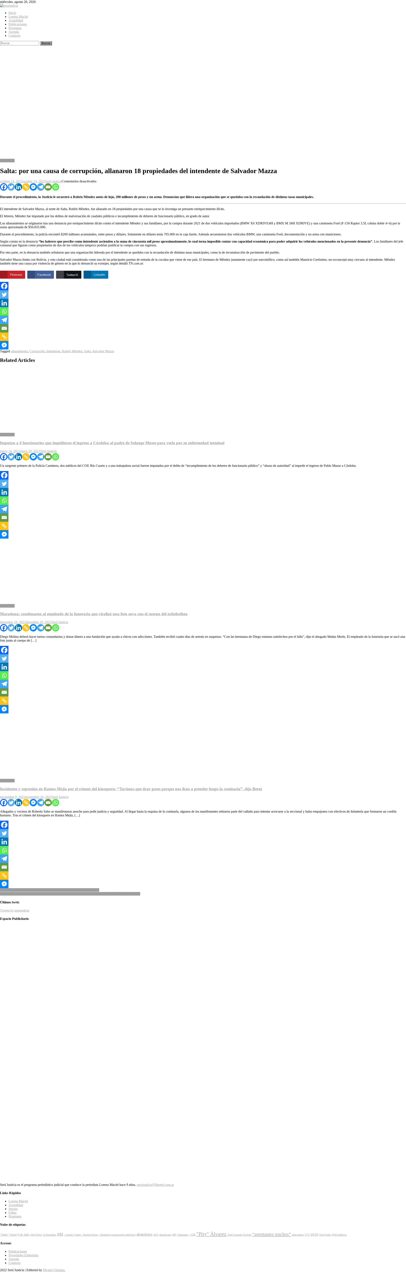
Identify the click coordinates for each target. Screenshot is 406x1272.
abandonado (165, 1234)
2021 (155, 1234)
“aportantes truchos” (271, 1234)
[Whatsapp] (55, 187)
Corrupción (37, 351)
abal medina (298, 1234)
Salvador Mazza (103, 351)
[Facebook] (3, 187)
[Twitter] (11, 187)
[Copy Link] (26, 187)
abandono (144, 1234)
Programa (14, 28)
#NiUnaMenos (339, 1234)
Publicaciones (17, 24)
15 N (307, 1234)
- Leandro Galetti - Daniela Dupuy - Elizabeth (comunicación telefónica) (100, 1234)
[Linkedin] (18, 187)
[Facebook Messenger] (33, 187)
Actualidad (15, 20)
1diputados (182, 1234)
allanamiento (19, 351)
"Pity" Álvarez (211, 1234)
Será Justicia (53, 181)
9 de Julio (23, 1234)
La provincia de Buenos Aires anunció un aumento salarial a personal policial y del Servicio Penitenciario (70, 894)
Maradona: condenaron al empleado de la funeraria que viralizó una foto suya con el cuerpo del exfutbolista (94, 614)
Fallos (12, 1212)
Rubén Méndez (72, 351)
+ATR (192, 1234)
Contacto (14, 35)
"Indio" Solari (8, 1234)
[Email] (48, 187)
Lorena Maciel (18, 16)
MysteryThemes (53, 1270)
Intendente (53, 351)
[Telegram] (40, 187)
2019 (314, 1235)
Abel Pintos (36, 1234)
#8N (174, 1234)
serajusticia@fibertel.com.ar (155, 1184)
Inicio (12, 13)
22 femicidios (49, 1234)
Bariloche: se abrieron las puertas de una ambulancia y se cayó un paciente (49, 890)
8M (60, 1234)
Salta (87, 351)
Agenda (13, 32)
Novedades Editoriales (23, 1255)
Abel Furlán (325, 1234)
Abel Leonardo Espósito (239, 1234)
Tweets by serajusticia (14, 910)
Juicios (13, 1209)
